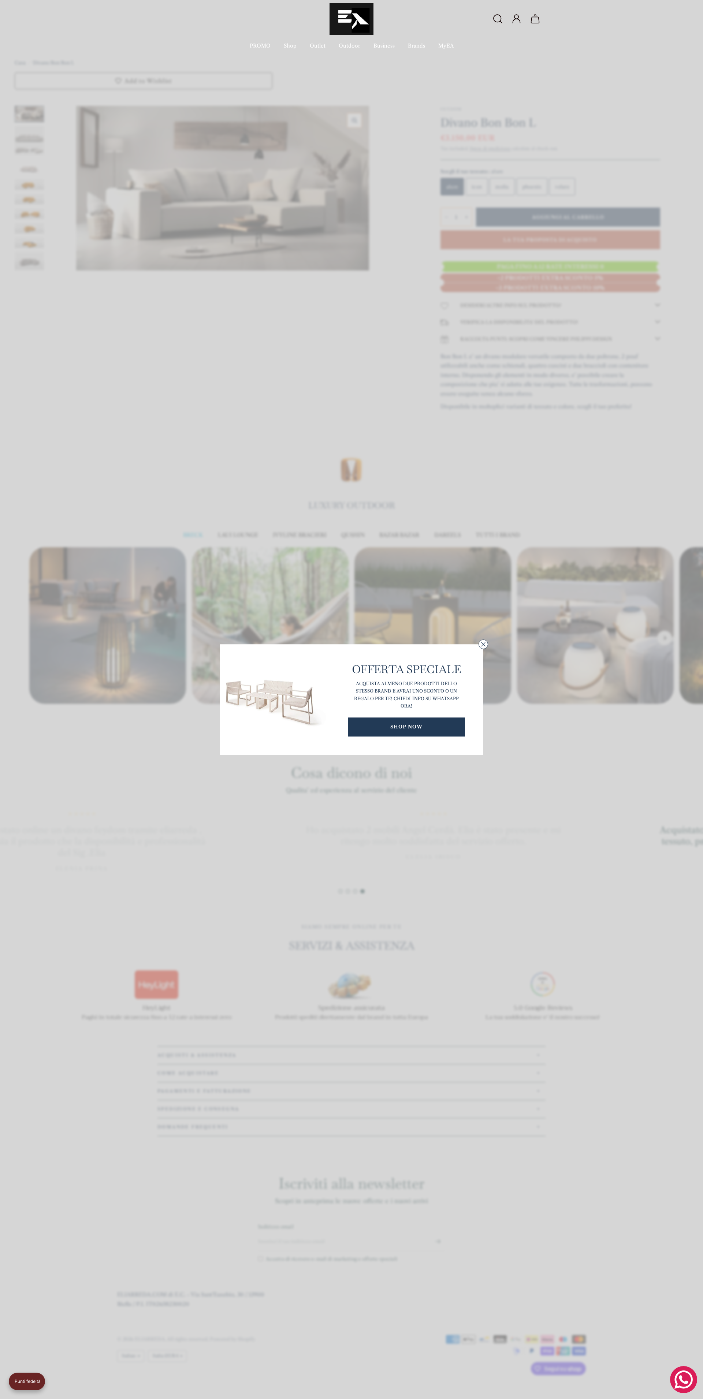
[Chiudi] (483, 644)
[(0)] (536, 19)
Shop (290, 45)
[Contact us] (683, 1379)
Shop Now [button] (406, 727)
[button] (27, 1381)
